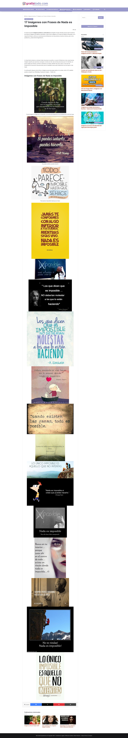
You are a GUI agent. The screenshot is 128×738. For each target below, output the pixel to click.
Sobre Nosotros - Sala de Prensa (80, 735)
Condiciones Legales (60, 735)
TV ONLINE (96, 9)
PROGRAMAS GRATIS (29, 9)
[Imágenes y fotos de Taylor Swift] (32, 720)
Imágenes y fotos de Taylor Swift (31, 725)
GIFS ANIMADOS (78, 9)
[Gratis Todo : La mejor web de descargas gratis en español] (35, 4)
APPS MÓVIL (87, 9)
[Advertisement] (50, 49)
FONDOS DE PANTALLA (52, 9)
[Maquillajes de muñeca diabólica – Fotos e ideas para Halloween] (68, 720)
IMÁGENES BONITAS (65, 9)
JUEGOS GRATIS (41, 9)
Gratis (39, 735)
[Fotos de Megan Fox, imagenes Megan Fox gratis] (50, 720)
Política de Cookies (69, 735)
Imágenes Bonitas (32, 16)
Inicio (26, 16)
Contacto (90, 735)
